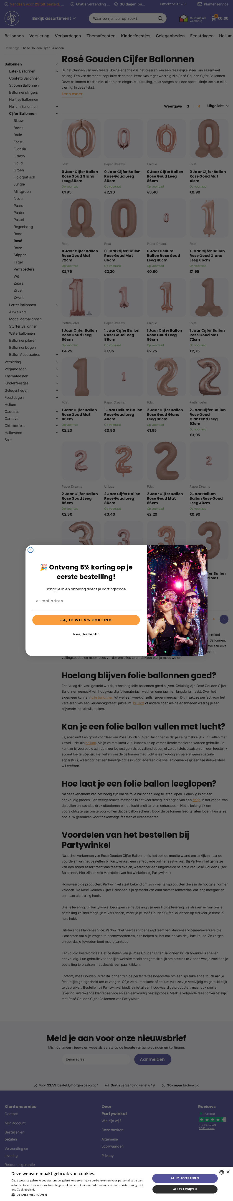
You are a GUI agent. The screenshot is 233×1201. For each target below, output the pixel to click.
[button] (79, 1195)
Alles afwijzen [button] (185, 1189)
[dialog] (116, 1184)
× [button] (228, 1172)
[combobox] (221, 1172)
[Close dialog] (30, 550)
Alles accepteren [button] (185, 1178)
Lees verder (43, 1189)
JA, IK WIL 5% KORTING (86, 620)
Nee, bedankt (86, 634)
